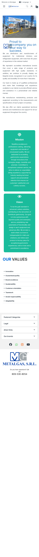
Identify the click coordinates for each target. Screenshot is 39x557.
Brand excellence (12, 280)
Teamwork (9, 292)
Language (25, 2)
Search (27, 6)
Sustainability (10, 284)
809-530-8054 (19, 374)
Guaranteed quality (12, 276)
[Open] (4, 6)
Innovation (9, 271)
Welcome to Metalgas (9, 2)
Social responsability (13, 297)
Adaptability (10, 301)
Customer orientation (13, 288)
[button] (19, 271)
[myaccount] (31, 6)
